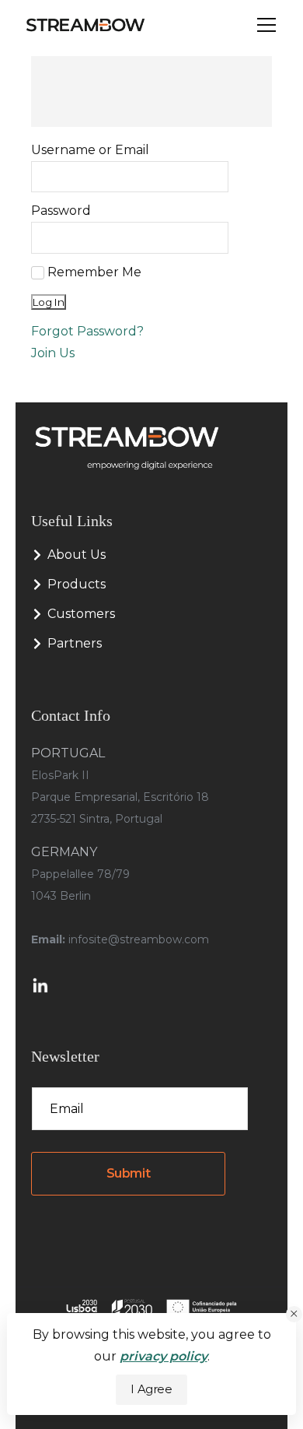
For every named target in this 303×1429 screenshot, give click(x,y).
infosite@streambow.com (138, 939)
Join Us (53, 353)
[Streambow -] (85, 25)
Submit (128, 1173)
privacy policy (163, 1356)
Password (61, 210)
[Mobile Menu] (266, 25)
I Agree (151, 1389)
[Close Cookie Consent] (294, 1314)
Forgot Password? (87, 331)
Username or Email (90, 149)
